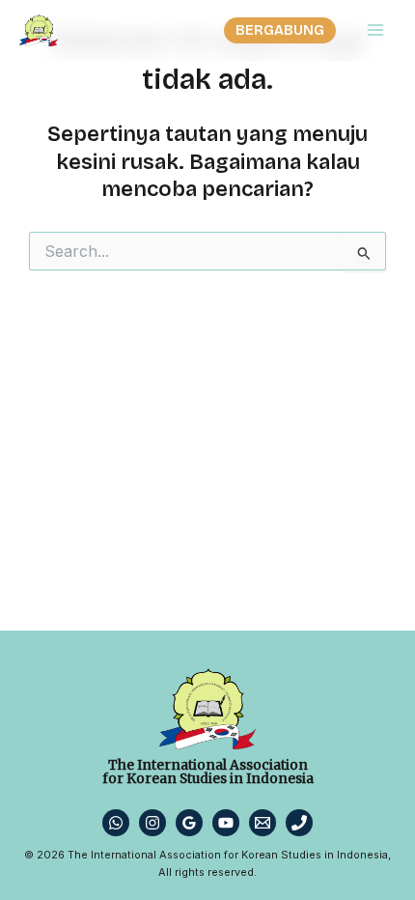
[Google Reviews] (189, 822)
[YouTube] (225, 822)
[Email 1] (262, 822)
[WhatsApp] (115, 822)
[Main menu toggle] (375, 30)
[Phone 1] (299, 822)
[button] (280, 30)
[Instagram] (152, 822)
